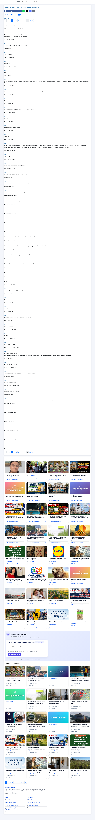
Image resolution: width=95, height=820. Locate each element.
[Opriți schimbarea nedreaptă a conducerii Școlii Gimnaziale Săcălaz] (15, 576)
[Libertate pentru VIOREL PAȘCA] (36, 470)
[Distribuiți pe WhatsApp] (23, 11)
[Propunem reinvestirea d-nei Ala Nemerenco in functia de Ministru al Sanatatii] (15, 513)
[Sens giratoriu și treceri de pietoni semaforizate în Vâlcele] (36, 534)
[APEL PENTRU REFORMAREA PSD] (80, 597)
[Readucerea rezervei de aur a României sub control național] (80, 534)
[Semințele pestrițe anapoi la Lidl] (80, 618)
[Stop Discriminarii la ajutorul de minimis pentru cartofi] (15, 534)
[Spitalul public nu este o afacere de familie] (58, 619)
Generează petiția (15, 654)
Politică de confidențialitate (29, 14)
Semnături (16, 14)
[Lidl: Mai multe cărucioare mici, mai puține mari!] (58, 555)
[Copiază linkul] (33, 11)
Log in (77, 1)
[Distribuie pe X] (27, 11)
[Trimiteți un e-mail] (30, 11)
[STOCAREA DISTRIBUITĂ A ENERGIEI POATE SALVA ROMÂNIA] (36, 492)
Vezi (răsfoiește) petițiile (27, 1)
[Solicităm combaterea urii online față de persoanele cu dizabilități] (15, 471)
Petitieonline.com (10, 1)
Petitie (7, 14)
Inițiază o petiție (84, 1)
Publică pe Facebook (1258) (14, 11)
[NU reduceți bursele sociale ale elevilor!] (58, 492)
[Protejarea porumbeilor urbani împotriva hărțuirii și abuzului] (80, 492)
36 (30, 20)
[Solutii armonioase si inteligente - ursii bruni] (58, 576)
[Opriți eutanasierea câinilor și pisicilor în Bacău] (15, 555)
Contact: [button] (36, 1)
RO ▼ (19, 1)
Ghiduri (7, 797)
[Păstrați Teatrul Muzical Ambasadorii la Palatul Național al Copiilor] (58, 513)
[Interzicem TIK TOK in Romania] (80, 576)
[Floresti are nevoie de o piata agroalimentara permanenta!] (15, 597)
